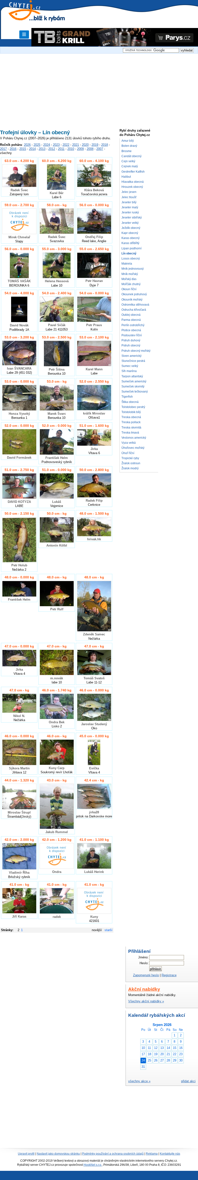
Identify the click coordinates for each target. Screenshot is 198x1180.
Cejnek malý (129, 166)
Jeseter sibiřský (131, 217)
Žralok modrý (130, 468)
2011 (61, 149)
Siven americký (131, 356)
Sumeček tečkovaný (134, 391)
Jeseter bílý (128, 202)
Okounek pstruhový (134, 294)
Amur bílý (127, 140)
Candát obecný (131, 156)
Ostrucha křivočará (133, 309)
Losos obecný (130, 258)
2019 (95, 145)
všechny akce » (139, 1081)
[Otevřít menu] (24, 34)
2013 (42, 149)
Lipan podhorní (131, 248)
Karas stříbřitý (130, 243)
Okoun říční (128, 289)
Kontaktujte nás (170, 1153)
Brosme (126, 151)
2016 (13, 149)
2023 (56, 145)
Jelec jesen (128, 192)
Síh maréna (129, 371)
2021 (75, 145)
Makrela (126, 263)
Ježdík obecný (130, 228)
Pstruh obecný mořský (135, 350)
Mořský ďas (128, 279)
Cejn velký (128, 161)
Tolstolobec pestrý (133, 407)
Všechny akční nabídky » (146, 1001)
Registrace (169, 975)
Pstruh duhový (130, 340)
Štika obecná (130, 402)
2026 (27, 145)
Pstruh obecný (130, 345)
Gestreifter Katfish (133, 171)
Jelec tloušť (129, 197)
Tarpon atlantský (132, 376)
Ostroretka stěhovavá (135, 304)
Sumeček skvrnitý (132, 386)
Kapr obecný (129, 233)
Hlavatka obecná (132, 181)
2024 (46, 145)
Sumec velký (129, 366)
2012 (51, 149)
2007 (99, 149)
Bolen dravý (129, 146)
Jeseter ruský (130, 212)
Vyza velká (128, 442)
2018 (104, 145)
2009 (80, 149)
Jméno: (143, 957)
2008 (90, 149)
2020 (85, 145)
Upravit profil (26, 1153)
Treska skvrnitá (131, 427)
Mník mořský (129, 274)
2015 (22, 149)
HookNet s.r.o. (93, 1164)
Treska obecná (131, 417)
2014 (32, 149)
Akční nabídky (144, 989)
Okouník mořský (131, 299)
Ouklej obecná (131, 314)
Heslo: (144, 963)
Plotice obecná (131, 330)
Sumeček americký (133, 381)
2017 (3, 149)
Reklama (152, 1153)
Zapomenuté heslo (146, 975)
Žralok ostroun (130, 463)
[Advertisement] (99, 88)
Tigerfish (127, 396)
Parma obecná (131, 320)
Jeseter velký (130, 223)
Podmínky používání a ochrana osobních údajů (113, 1153)
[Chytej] (29, 17)
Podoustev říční (131, 335)
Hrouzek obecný (132, 187)
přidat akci (188, 1081)
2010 (70, 149)
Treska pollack (131, 422)
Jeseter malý (129, 207)
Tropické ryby (130, 458)
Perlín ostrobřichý (132, 325)
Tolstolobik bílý (131, 412)
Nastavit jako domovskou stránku (58, 1153)
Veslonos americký (133, 437)
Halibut (126, 176)
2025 (37, 145)
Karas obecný (130, 238)
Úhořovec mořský (132, 448)
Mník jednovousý (132, 268)
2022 (66, 145)
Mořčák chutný (131, 284)
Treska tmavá (130, 432)
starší (109, 930)
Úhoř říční (127, 453)
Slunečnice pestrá (133, 361)
